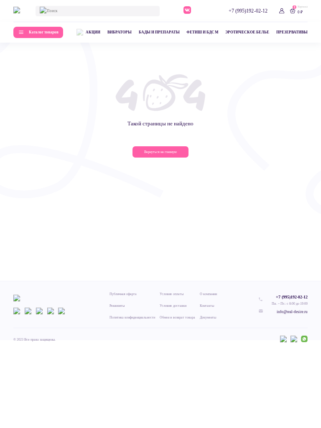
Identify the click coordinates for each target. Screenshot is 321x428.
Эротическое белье (247, 32)
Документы (208, 317)
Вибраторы (119, 32)
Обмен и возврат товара (177, 317)
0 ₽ (300, 12)
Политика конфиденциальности (132, 317)
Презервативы (292, 32)
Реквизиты (117, 306)
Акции (93, 32)
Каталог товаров (44, 32)
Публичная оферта (123, 294)
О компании (208, 294)
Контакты (207, 306)
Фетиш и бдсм (202, 32)
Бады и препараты (159, 32)
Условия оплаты (171, 294)
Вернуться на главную (160, 152)
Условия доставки (173, 306)
